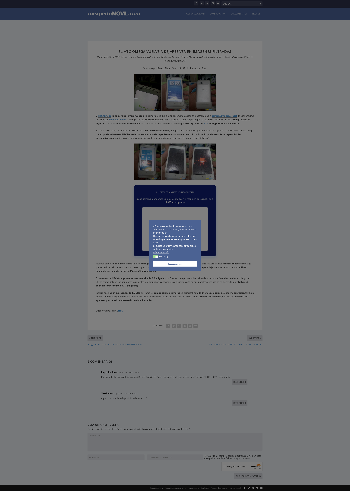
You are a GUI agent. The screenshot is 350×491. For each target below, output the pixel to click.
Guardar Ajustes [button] (175, 264)
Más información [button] (161, 252)
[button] (155, 256)
